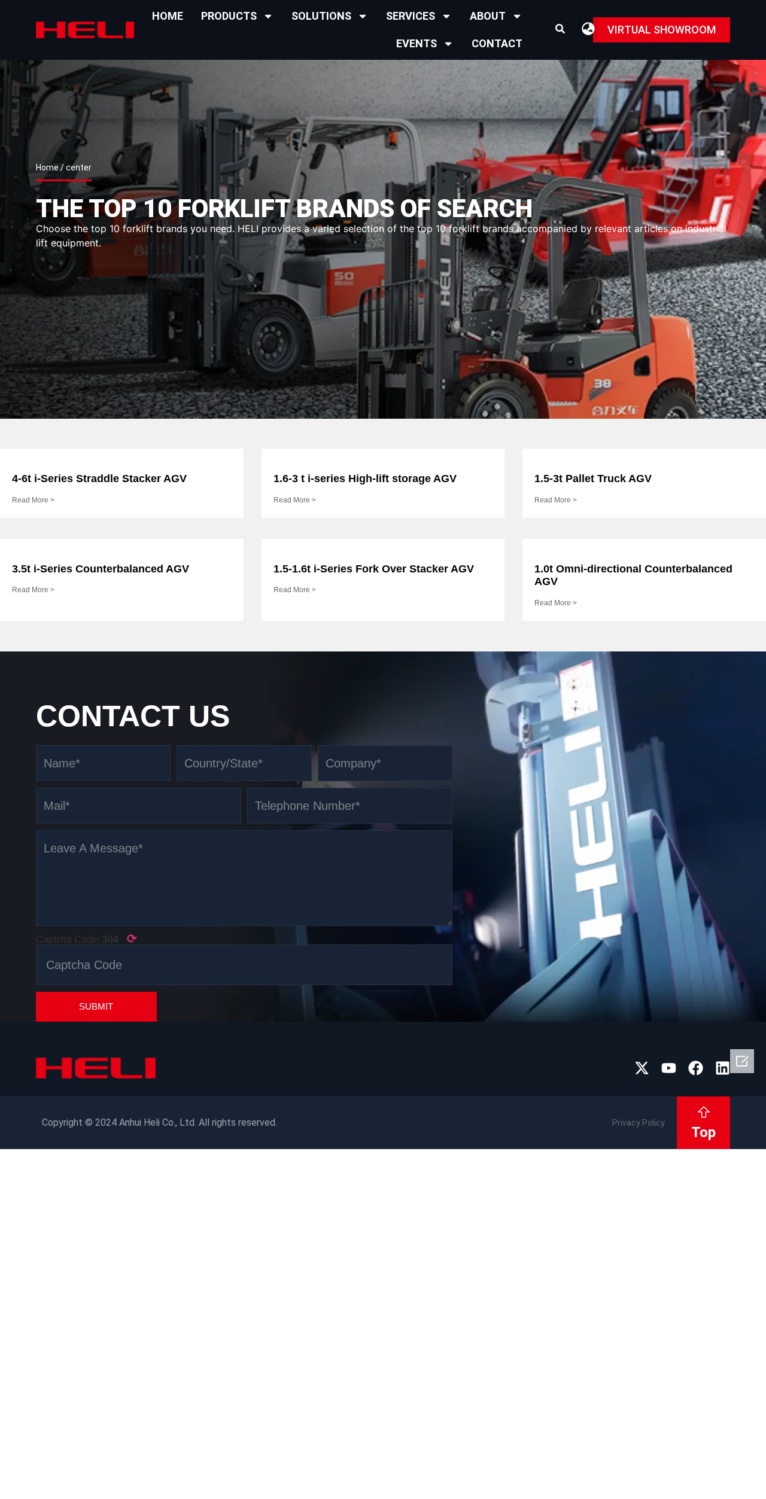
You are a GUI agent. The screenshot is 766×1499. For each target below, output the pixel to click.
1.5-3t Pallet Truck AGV (593, 479)
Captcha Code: (86, 939)
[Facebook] (695, 1068)
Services (410, 16)
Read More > (33, 500)
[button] (560, 28)
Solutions (321, 16)
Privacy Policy (638, 1123)
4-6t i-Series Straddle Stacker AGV (99, 479)
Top (703, 1132)
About (488, 16)
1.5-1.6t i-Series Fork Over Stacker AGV (373, 569)
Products (229, 16)
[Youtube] (668, 1068)
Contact (497, 43)
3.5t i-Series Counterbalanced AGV (100, 569)
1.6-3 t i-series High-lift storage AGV (365, 479)
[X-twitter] (641, 1068)
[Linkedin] (722, 1068)
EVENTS (416, 43)
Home (167, 16)
